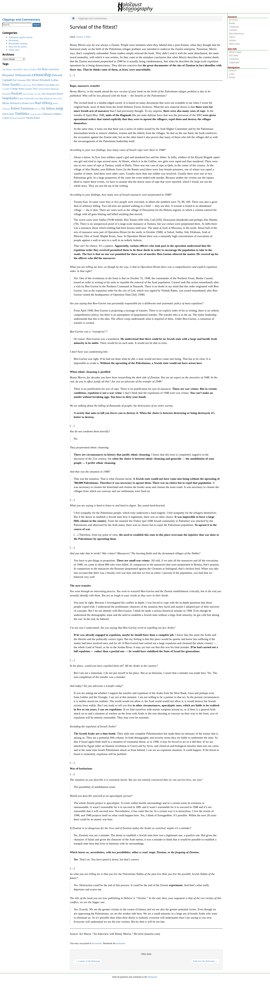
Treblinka (22, 114)
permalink (120, 943)
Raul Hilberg (43, 103)
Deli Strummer (19, 80)
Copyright (234, 62)
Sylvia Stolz (8, 114)
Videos (232, 40)
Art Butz (42, 69)
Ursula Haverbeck (35, 114)
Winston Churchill (17, 118)
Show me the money (18, 47)
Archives (233, 19)
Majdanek (48, 98)
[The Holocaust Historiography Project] (135, 6)
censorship (41, 74)
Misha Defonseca (12, 103)
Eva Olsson (38, 84)
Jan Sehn (38, 94)
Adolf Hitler (18, 69)
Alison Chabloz (30, 69)
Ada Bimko (7, 69)
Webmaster (152, 977)
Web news (234, 43)
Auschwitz (53, 69)
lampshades (10, 98)
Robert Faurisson (22, 108)
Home (232, 77)
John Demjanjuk (49, 93)
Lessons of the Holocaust (87, 961)
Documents (97, 943)
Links (231, 73)
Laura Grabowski (26, 98)
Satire (232, 36)
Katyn (60, 93)
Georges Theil (31, 88)
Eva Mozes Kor (26, 85)
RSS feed (233, 55)
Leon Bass (38, 98)
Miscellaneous (236, 33)
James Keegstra (28, 94)
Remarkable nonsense (18, 43)
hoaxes (16, 93)
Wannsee (48, 113)
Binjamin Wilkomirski (16, 75)
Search (232, 70)
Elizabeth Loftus (49, 80)
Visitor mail (14, 50)
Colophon (234, 58)
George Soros (17, 88)
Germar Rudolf (44, 89)
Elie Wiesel (33, 80)
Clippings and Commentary (21, 19)
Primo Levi (28, 103)
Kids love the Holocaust (205, 961)
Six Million (48, 108)
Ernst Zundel (11, 84)
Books (232, 23)
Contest (233, 30)
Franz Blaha (49, 85)
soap (59, 108)
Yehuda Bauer (33, 117)
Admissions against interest (20, 37)
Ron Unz (37, 109)
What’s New (235, 52)
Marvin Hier (57, 98)
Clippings (234, 26)
